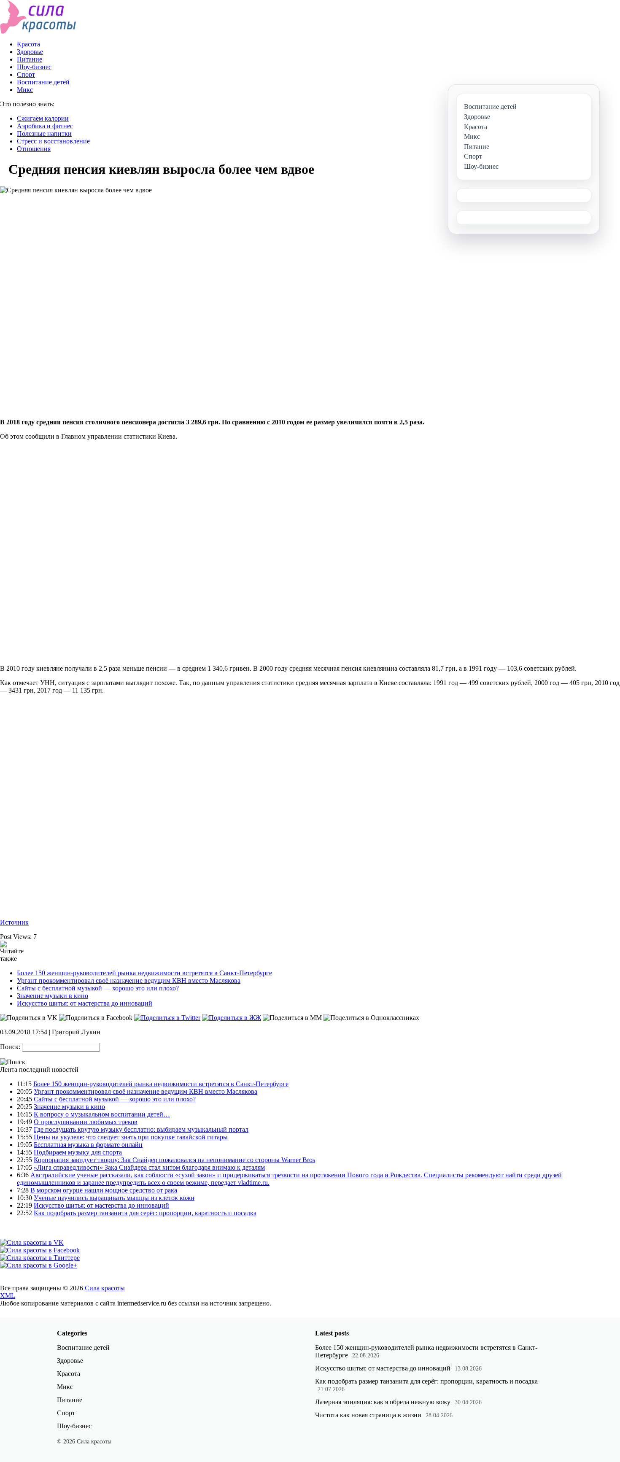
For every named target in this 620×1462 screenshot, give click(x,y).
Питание (29, 59)
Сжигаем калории (43, 118)
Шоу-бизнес (34, 66)
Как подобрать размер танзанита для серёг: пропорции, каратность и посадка (145, 1213)
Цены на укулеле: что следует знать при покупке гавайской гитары (131, 1137)
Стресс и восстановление (53, 141)
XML (7, 1295)
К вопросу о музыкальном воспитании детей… (102, 1114)
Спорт (26, 74)
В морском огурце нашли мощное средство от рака (103, 1190)
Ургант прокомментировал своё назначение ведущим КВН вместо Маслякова (128, 980)
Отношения (34, 148)
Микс (25, 89)
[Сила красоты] (38, 31)
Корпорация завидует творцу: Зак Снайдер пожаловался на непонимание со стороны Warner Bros (174, 1159)
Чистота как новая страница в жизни (368, 1415)
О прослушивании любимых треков (85, 1121)
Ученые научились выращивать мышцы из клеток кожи (114, 1197)
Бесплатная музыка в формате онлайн (88, 1144)
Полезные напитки (44, 133)
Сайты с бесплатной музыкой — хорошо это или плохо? (98, 988)
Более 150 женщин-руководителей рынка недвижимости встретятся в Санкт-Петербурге (144, 972)
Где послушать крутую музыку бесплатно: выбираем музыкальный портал (141, 1129)
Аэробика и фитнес (45, 125)
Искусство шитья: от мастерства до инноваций (84, 1003)
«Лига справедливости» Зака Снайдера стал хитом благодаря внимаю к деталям (149, 1167)
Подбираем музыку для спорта (78, 1152)
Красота (28, 44)
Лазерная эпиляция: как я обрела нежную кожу (382, 1401)
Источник (14, 922)
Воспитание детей (43, 82)
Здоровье (30, 51)
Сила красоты (105, 1288)
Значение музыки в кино (52, 995)
